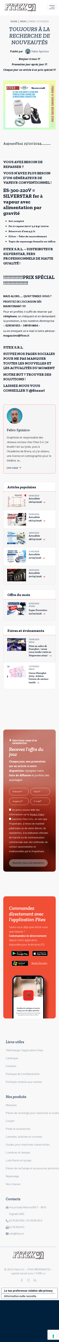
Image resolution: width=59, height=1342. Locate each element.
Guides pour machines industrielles (28, 1144)
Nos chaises (13, 1184)
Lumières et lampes (18, 1152)
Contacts (11, 1066)
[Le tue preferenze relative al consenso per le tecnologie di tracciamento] (53, 1336)
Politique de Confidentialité (22, 1074)
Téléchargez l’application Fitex (24, 1050)
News (23, 21)
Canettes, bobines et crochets (24, 1137)
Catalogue (12, 1058)
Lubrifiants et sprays (18, 1160)
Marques (11, 1105)
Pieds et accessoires (18, 1129)
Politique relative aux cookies (24, 1082)
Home (13, 21)
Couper (10, 1121)
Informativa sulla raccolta (20, 1296)
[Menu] (52, 6)
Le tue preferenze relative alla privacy (28, 1290)
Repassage (12, 1176)
